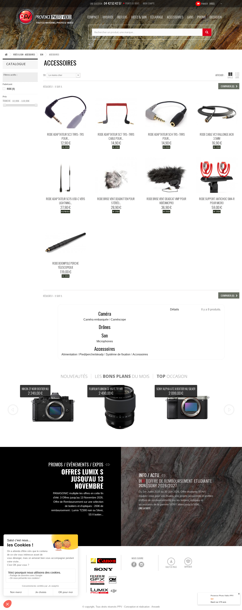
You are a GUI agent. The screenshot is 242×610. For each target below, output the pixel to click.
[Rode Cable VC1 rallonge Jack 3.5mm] (217, 110)
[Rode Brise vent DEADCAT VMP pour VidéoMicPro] (166, 175)
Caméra (104, 313)
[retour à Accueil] (6, 54)
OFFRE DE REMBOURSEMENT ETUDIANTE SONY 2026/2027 (180, 483)
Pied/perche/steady (91, 354)
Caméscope (118, 319)
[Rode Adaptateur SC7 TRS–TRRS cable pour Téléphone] (116, 110)
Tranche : (7, 100)
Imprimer (186, 560)
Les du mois (122, 376)
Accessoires (104, 348)
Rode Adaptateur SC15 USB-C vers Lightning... (65, 201)
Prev (13, 409)
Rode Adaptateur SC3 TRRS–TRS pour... (65, 136)
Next (229, 409)
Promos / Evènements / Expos (75, 464)
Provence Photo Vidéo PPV (222, 596)
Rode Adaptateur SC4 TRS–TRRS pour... (166, 136)
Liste (237, 77)
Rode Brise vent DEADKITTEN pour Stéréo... (116, 201)
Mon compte (148, 3)
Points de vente (132, 3)
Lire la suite (144, 508)
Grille (230, 77)
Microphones (105, 341)
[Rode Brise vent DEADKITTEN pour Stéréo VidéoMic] (116, 175)
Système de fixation (118, 354)
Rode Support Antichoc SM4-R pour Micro (217, 201)
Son (105, 335)
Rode (11, 88)
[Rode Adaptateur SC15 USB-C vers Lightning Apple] (66, 175)
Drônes (105, 326)
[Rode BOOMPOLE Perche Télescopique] (66, 239)
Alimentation (69, 354)
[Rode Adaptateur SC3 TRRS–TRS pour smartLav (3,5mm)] (66, 110)
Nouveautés (74, 376)
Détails (174, 309)
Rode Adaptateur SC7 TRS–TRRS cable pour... (116, 136)
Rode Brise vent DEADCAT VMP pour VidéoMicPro (166, 201)
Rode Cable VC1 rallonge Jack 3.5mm (217, 136)
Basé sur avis (218, 602)
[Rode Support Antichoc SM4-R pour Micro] (217, 175)
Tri (44, 75)
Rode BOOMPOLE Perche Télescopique (65, 265)
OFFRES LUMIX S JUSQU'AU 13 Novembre (82, 479)
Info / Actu (149, 475)
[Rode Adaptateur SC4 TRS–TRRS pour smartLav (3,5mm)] (166, 110)
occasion (172, 376)
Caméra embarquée (96, 319)
